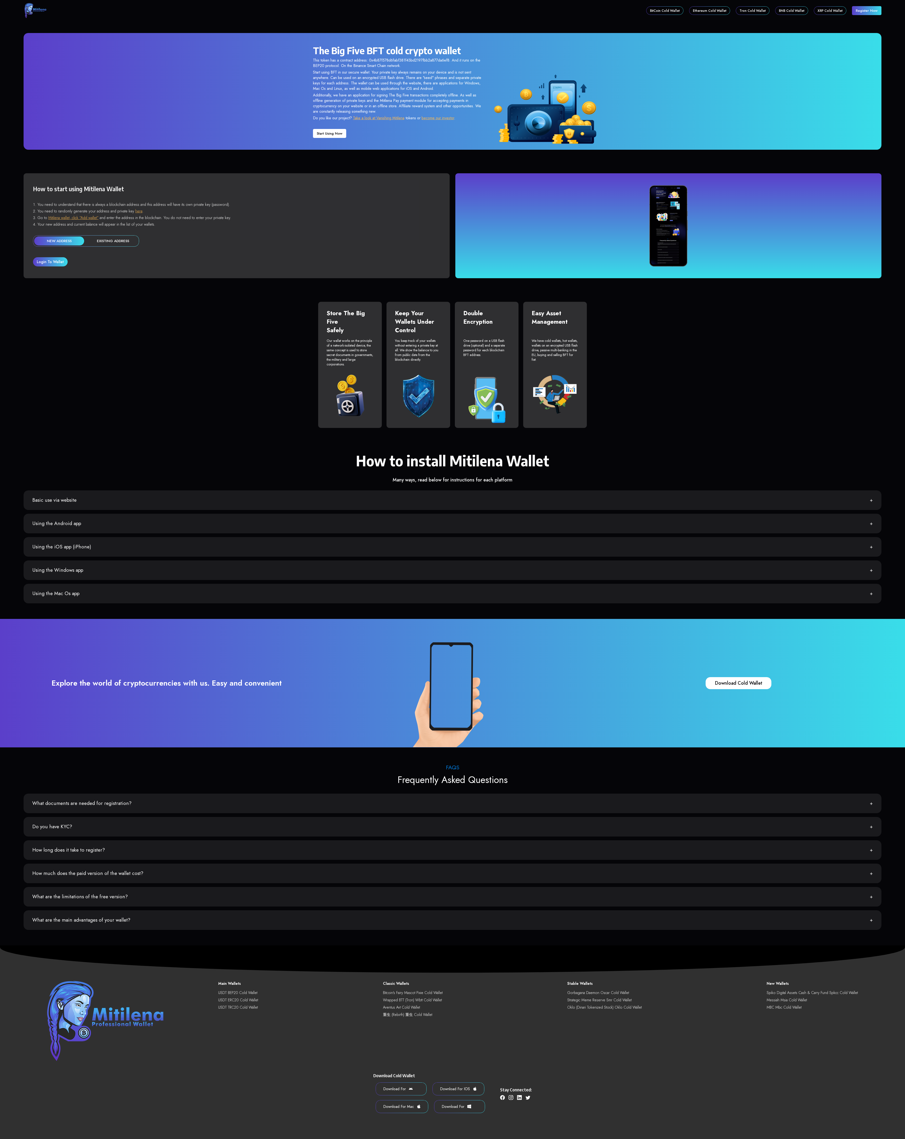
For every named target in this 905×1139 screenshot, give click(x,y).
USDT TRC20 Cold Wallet (238, 1007)
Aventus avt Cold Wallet (401, 1007)
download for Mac (399, 1106)
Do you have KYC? (52, 826)
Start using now (329, 133)
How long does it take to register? (68, 849)
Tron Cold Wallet (753, 10)
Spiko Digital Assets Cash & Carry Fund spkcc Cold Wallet (812, 992)
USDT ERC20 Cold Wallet (238, 1000)
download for (395, 1089)
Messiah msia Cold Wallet (787, 1000)
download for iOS (455, 1089)
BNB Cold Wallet (791, 10)
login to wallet (50, 262)
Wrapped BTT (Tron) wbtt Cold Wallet (412, 1000)
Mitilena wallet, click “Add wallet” (73, 217)
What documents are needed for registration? (82, 803)
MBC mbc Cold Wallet (784, 1007)
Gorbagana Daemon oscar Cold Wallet (598, 992)
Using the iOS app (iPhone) (61, 546)
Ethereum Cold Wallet (709, 10)
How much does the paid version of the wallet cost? (87, 873)
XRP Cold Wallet (830, 10)
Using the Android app (56, 523)
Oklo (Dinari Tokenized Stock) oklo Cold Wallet (604, 1007)
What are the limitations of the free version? (80, 896)
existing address (113, 241)
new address (59, 241)
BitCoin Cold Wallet (665, 10)
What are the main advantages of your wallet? (81, 920)
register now (867, 10)
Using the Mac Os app (55, 593)
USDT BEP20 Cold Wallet (237, 992)
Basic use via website (54, 500)
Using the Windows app (57, 570)
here (138, 211)
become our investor (438, 118)
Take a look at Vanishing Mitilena (378, 118)
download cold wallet (738, 683)
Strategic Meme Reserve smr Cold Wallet (599, 1000)
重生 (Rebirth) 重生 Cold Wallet (407, 1014)
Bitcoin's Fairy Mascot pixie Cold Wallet (413, 992)
